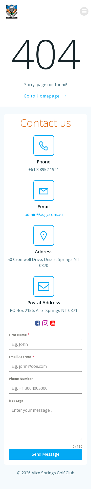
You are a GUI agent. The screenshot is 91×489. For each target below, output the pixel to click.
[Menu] (84, 11)
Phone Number (21, 379)
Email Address (21, 357)
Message (16, 401)
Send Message (45, 454)
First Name (19, 335)
